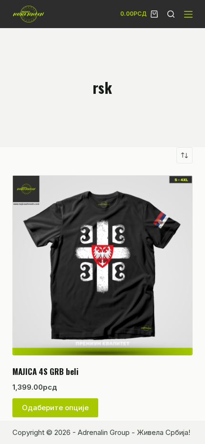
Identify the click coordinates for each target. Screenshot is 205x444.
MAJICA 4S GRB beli (45, 371)
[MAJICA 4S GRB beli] (102, 265)
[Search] (170, 14)
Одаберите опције (55, 407)
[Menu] (188, 14)
